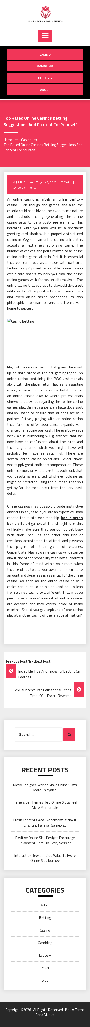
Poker (45, 968)
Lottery (45, 955)
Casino (45, 54)
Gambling (45, 66)
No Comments (26, 187)
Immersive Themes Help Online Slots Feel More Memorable (45, 805)
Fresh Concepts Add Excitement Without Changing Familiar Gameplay (45, 822)
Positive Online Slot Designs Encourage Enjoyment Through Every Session (45, 840)
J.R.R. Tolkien (24, 182)
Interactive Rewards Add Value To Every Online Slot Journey (45, 858)
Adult (45, 89)
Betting (45, 77)
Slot (45, 980)
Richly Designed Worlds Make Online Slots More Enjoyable (45, 787)
